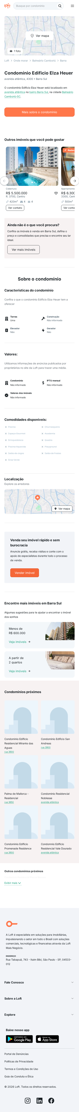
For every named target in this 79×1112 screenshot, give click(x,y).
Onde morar (21, 60)
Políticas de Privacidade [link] (18, 1061)
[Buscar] (60, 6)
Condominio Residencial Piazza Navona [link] (25, 877)
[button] (39, 501)
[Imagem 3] (37, 182)
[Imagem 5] (42, 182)
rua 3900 (9, 751)
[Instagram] (28, 1101)
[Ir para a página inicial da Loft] (8, 6)
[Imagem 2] (34, 182)
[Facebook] (51, 1101)
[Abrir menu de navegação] (72, 6)
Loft (6, 60)
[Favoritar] (56, 193)
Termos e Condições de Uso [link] (21, 1068)
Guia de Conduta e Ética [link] (18, 1076)
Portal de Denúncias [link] (16, 1053)
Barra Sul (65, 60)
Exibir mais (10, 882)
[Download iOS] (47, 1039)
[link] (23, 249)
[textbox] (38, 6)
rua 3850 (9, 802)
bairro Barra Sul (38, 92)
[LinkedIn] (39, 1101)
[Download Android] (19, 1039)
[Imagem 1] (32, 182)
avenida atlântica (14, 92)
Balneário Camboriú (44, 60)
